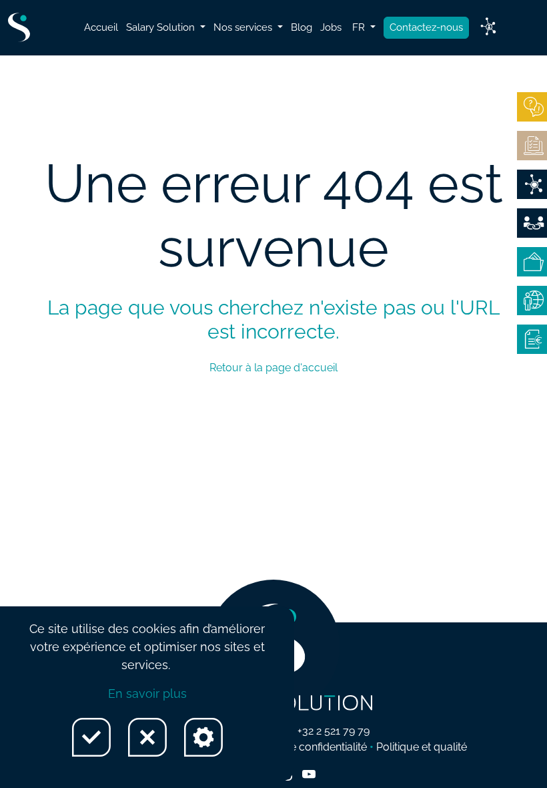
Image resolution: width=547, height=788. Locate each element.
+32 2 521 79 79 (334, 731)
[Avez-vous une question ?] (532, 107)
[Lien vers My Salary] (488, 27)
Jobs (331, 27)
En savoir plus (147, 693)
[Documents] (532, 145)
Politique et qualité (421, 747)
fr (360, 27)
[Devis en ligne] (532, 184)
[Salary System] (532, 339)
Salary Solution (161, 27)
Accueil (101, 27)
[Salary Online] (532, 300)
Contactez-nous (426, 27)
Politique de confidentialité (302, 747)
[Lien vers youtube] (309, 775)
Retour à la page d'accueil (273, 367)
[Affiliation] (532, 223)
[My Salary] (532, 261)
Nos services (244, 27)
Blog (301, 27)
